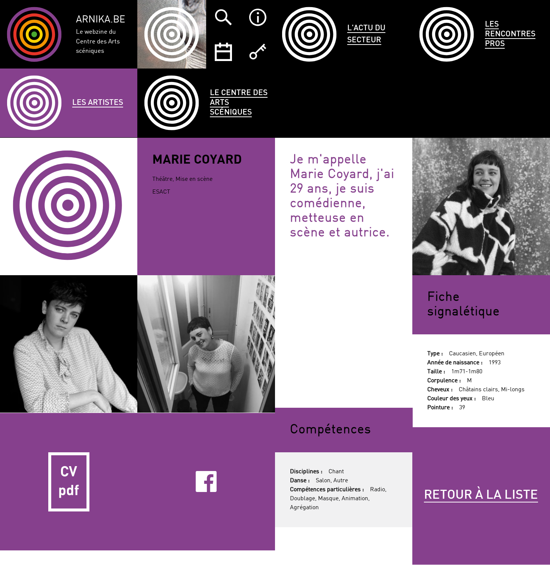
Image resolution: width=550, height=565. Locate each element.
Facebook (206, 482)
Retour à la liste (481, 495)
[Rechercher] (223, 17)
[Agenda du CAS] (223, 51)
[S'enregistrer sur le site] (258, 51)
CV (69, 482)
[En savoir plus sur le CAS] (258, 17)
